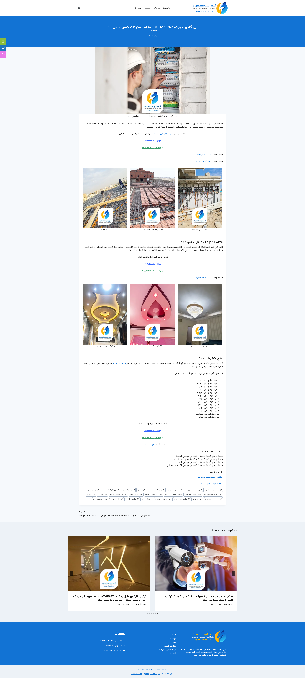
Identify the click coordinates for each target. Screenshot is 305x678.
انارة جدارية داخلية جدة (174, 489)
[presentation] (196, 563)
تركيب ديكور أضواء (128, 489)
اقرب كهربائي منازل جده (193, 489)
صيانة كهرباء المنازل (204, 161)
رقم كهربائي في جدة (162, 134)
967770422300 (136, 673)
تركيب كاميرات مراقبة (167, 649)
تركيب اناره (141, 489)
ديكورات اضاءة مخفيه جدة (213, 494)
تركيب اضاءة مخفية (204, 277)
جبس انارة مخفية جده (91, 489)
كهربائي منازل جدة (132, 499)
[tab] (157, 613)
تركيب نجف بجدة (147, 444)
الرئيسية (167, 8)
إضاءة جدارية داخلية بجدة (213, 489)
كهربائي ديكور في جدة (163, 499)
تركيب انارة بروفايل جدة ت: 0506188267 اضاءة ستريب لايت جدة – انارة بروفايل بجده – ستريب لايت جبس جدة (109, 598)
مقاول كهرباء (118, 499)
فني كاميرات (102, 494)
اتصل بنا (137, 8)
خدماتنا (157, 8)
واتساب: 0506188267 (151, 147)
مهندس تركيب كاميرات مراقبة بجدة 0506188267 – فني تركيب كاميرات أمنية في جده (114, 513)
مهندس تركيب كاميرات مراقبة (210, 477)
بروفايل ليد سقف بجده (156, 489)
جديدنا (147, 8)
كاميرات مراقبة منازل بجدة (212, 484)
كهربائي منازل (119, 363)
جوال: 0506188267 (152, 140)
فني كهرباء (91, 494)
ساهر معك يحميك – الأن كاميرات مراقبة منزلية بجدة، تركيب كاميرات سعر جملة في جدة (199, 598)
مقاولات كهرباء (152, 30)
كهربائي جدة (136, 604)
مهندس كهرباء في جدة (101, 499)
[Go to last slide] (233, 573)
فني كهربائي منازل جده (213, 499)
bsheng (225, 604)
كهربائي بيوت (197, 499)
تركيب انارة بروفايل (204, 154)
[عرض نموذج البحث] (79, 8)
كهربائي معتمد (146, 499)
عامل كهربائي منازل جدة (173, 494)
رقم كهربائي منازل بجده (193, 494)
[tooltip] (3, 41)
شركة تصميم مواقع (152, 673)
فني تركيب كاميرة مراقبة (153, 494)
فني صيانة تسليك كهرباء (118, 494)
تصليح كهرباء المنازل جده (110, 489)
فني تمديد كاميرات (136, 494)
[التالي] (71, 573)
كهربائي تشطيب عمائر (182, 499)
